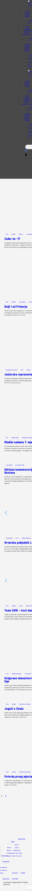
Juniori (28, 370)
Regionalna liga (16, 674)
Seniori (21, 234)
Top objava (22, 302)
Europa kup (9, 538)
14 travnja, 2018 (19, 465)
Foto (17, 538)
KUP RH (14, 234)
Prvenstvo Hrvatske (24, 704)
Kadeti (14, 606)
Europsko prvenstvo (11, 370)
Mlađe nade (15, 438)
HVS (7, 234)
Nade (20, 606)
